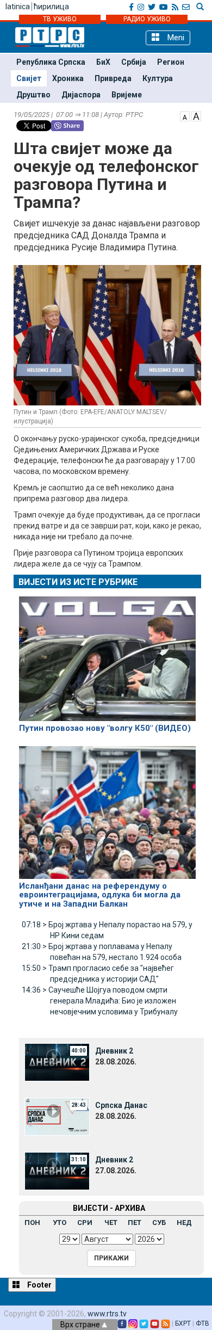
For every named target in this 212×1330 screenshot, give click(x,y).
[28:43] (57, 1116)
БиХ (103, 62)
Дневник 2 (114, 1050)
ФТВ (202, 1323)
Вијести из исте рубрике (78, 582)
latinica (17, 6)
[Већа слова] (196, 115)
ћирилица (51, 6)
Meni (174, 37)
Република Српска (50, 62)
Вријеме (126, 94)
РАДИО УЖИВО (147, 19)
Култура (157, 78)
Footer (39, 1284)
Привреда (113, 78)
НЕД (184, 1222)
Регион (170, 62)
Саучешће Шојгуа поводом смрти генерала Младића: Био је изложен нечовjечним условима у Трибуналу (100, 1001)
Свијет (28, 78)
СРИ (84, 1222)
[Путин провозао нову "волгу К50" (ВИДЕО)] (107, 654)
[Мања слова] (185, 115)
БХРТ (183, 1323)
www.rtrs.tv (107, 1313)
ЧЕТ (110, 1222)
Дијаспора (81, 94)
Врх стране (81, 1324)
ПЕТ (134, 1222)
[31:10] (57, 1170)
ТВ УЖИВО (60, 19)
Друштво (33, 94)
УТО (59, 1222)
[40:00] (57, 1061)
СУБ (159, 1222)
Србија (133, 62)
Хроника (68, 78)
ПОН (32, 1222)
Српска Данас (121, 1105)
